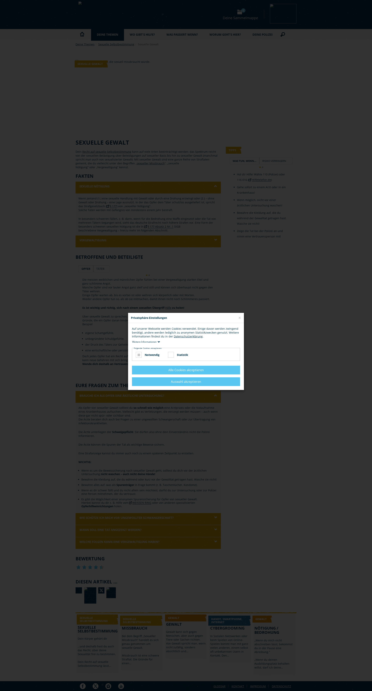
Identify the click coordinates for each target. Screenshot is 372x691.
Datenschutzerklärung (188, 336)
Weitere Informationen (144, 341)
